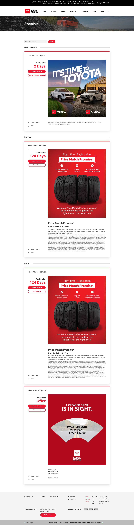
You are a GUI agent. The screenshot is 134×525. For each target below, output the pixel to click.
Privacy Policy (86, 522)
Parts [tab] (87, 501)
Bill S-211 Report (96, 522)
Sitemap (65, 522)
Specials (63, 11)
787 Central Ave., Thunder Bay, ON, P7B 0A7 (82, 3)
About (102, 11)
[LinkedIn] (97, 509)
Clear (51, 41)
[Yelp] (95, 509)
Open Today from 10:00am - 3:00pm (54, 3)
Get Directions (48, 515)
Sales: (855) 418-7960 (40, 1)
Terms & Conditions (75, 522)
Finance (94, 11)
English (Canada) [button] (104, 3)
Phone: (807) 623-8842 (86, 1)
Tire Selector (37, 165)
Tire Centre (85, 11)
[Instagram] (90, 509)
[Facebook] (85, 509)
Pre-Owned (53, 11)
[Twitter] (87, 509)
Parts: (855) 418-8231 (55, 1)
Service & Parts (73, 11)
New (45, 11)
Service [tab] (87, 499)
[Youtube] (92, 509)
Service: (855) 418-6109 (70, 1)
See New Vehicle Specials (37, 75)
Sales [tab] (87, 496)
